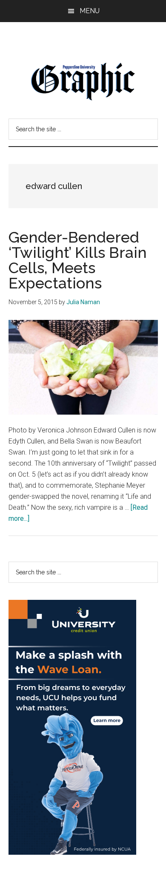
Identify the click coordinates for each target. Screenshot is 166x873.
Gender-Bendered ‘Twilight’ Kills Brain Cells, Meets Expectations (78, 260)
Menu (90, 11)
